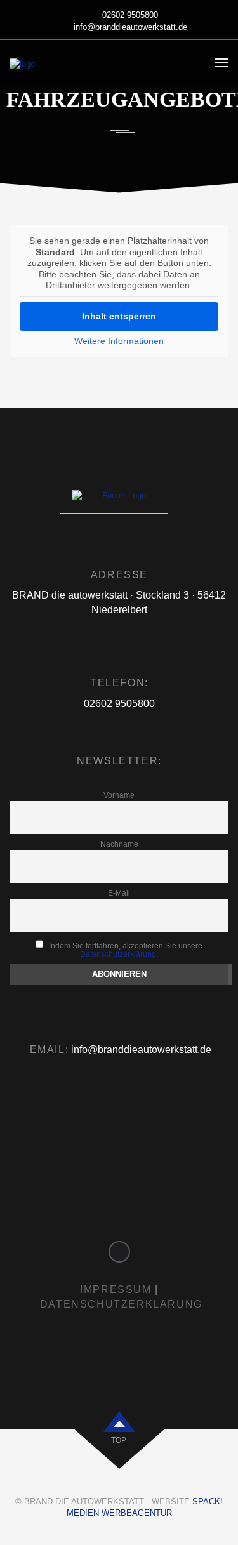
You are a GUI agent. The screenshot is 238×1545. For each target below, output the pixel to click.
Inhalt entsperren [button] (119, 316)
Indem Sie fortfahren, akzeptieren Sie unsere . (124, 949)
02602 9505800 (130, 15)
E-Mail (119, 893)
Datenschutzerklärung (118, 954)
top (118, 1440)
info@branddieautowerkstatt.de (130, 27)
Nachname (119, 844)
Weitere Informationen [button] (119, 341)
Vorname (119, 795)
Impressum (115, 1289)
